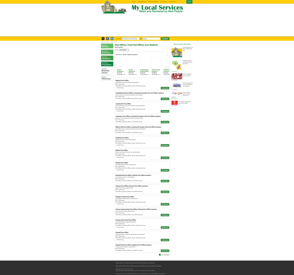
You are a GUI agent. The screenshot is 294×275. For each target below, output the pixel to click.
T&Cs (120, 266)
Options (134, 263)
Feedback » (106, 58)
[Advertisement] (147, 25)
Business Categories (156, 266)
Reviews (137, 266)
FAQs (117, 266)
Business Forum (105, 71)
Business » (106, 52)
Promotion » (107, 64)
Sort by (117, 50)
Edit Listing (139, 263)
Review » (105, 46)
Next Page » (167, 254)
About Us (122, 263)
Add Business (128, 263)
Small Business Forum (145, 266)
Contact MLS (152, 263)
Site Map (132, 266)
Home (117, 263)
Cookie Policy (125, 266)
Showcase (106, 78)
